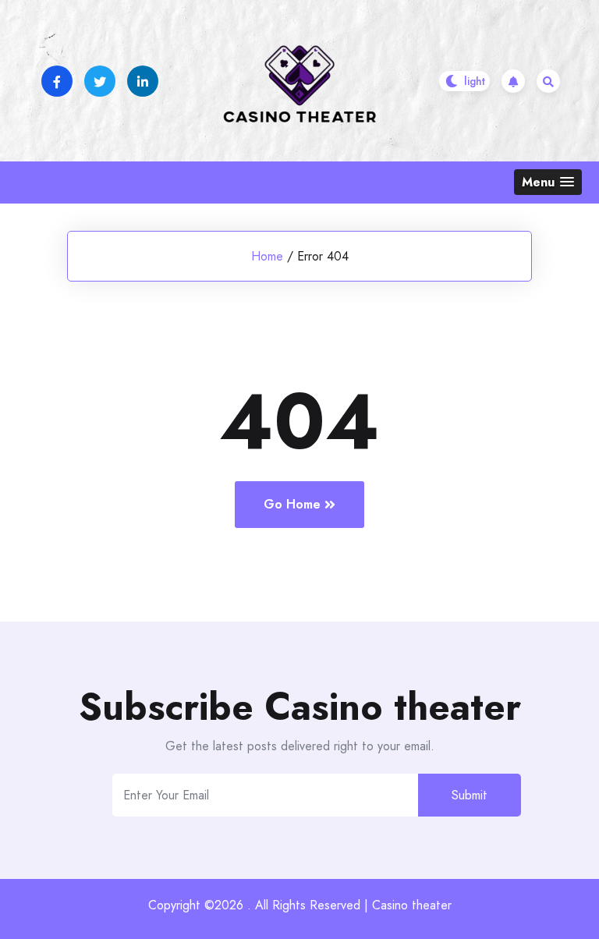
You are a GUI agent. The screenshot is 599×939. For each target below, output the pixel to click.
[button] (548, 182)
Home (267, 256)
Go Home (292, 504)
